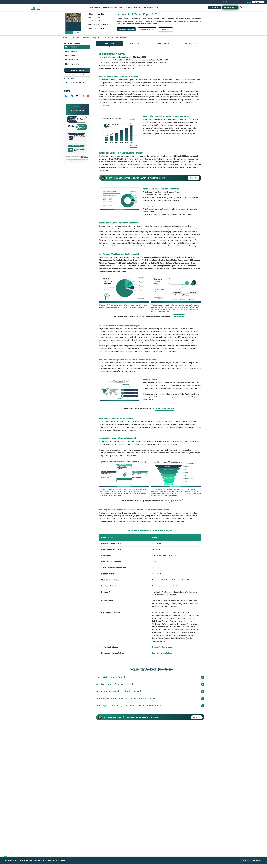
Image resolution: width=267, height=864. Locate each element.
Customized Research (132, 7)
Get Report (180, 316)
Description (109, 43)
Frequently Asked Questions (75, 82)
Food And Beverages (90, 38)
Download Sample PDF (147, 29)
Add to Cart (165, 29)
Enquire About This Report (75, 75)
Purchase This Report (126, 29)
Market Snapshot (70, 79)
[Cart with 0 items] (241, 7)
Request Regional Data (166, 408)
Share (135, 145)
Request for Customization (162, 647)
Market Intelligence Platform (112, 7)
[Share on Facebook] (66, 96)
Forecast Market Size (72, 60)
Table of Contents (136, 43)
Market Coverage (71, 51)
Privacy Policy (60, 860)
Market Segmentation (72, 64)
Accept (245, 860)
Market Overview (71, 47)
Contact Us (247, 2)
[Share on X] (77, 96)
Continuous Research (150, 7)
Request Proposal (230, 7)
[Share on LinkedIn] (72, 96)
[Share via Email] (88, 96)
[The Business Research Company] (32, 7)
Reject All (256, 860)
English (213, 7)
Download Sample (77, 70)
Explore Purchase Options (162, 653)
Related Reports (191, 43)
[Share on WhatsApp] (83, 96)
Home (65, 38)
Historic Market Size (72, 55)
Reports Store (94, 7)
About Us (238, 2)
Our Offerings (227, 2)
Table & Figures (163, 43)
